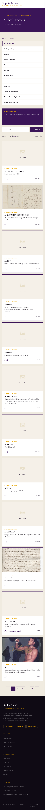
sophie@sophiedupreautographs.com (13, 787)
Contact (5, 774)
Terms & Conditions (8, 770)
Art (5, 81)
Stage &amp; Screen (11, 102)
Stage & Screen (9, 59)
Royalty (6, 54)
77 (32, 689)
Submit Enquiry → (11, 121)
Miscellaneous (9, 43)
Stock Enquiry (7, 766)
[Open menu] (41, 4)
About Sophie (7, 759)
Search (36, 130)
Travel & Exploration (11, 91)
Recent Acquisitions (9, 742)
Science (7, 86)
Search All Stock (8, 746)
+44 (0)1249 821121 (9, 791)
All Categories (7, 738)
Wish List (6, 763)
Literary (6, 65)
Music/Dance (8, 75)
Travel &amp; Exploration (12, 97)
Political (7, 70)
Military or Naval (9, 49)
